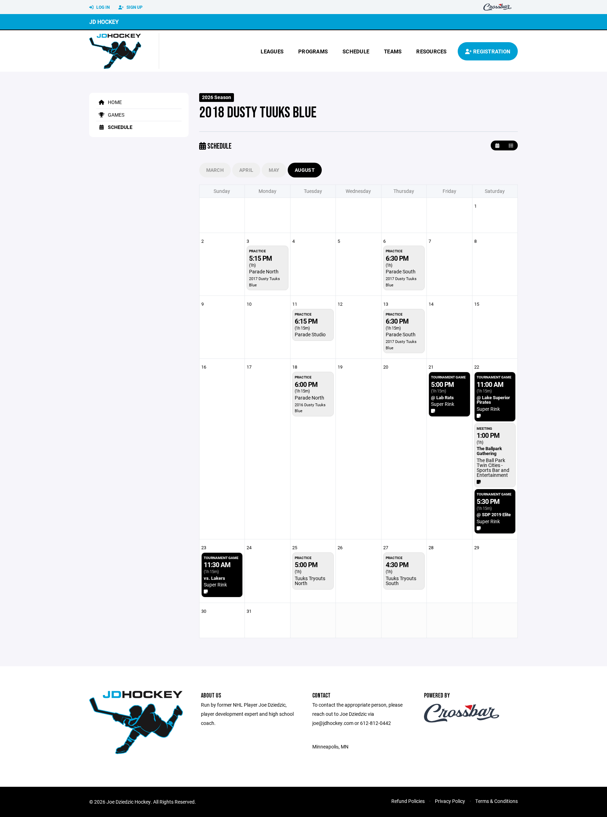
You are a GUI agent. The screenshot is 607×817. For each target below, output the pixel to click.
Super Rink (442, 404)
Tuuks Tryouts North (310, 580)
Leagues (272, 51)
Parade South (401, 271)
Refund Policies (408, 801)
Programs (313, 51)
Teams (393, 51)
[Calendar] (497, 146)
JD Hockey (104, 21)
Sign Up (134, 7)
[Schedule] (511, 146)
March (215, 170)
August (305, 170)
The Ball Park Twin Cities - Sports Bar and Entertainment (493, 467)
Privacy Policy (450, 801)
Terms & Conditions (496, 801)
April (246, 170)
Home (114, 102)
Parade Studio (310, 334)
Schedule (355, 51)
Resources (431, 51)
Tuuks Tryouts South (401, 580)
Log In (102, 7)
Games (115, 114)
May (274, 170)
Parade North (264, 271)
